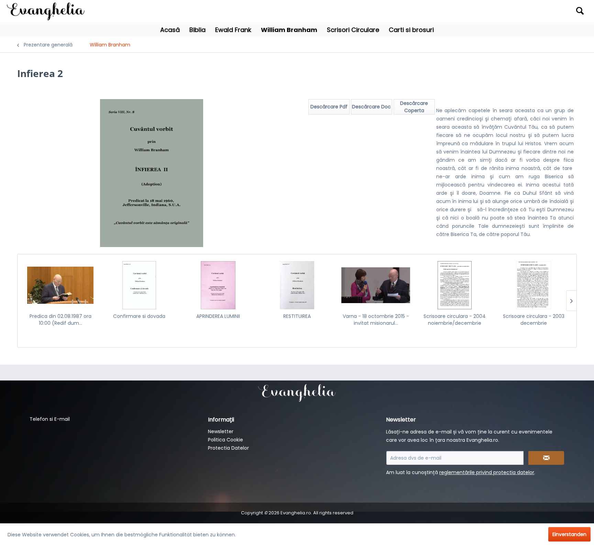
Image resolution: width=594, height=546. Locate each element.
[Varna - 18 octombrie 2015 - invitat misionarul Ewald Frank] (376, 285)
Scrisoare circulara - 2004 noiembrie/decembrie (455, 319)
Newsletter (220, 431)
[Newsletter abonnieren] (546, 458)
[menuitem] (515, 11)
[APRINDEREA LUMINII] (218, 285)
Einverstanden (569, 534)
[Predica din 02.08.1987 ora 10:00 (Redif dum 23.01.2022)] (60, 285)
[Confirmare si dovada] (139, 285)
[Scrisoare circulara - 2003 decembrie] (534, 285)
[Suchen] (580, 11)
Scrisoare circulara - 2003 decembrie (533, 319)
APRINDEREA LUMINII (218, 316)
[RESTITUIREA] (297, 285)
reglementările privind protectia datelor (486, 472)
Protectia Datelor (228, 448)
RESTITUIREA (297, 316)
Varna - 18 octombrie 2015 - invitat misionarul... (376, 319)
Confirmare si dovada (139, 316)
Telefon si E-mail (50, 419)
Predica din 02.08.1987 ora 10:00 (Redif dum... (60, 319)
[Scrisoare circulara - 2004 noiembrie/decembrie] (455, 285)
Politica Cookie (225, 439)
